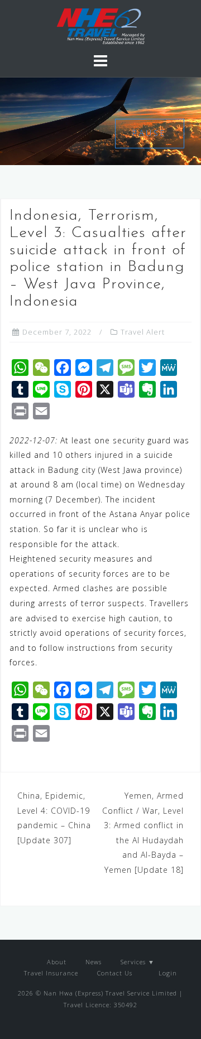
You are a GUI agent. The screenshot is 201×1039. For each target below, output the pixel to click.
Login (166, 973)
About (56, 962)
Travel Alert (143, 332)
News (93, 962)
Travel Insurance (51, 973)
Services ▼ (138, 962)
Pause (149, 133)
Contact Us (114, 973)
